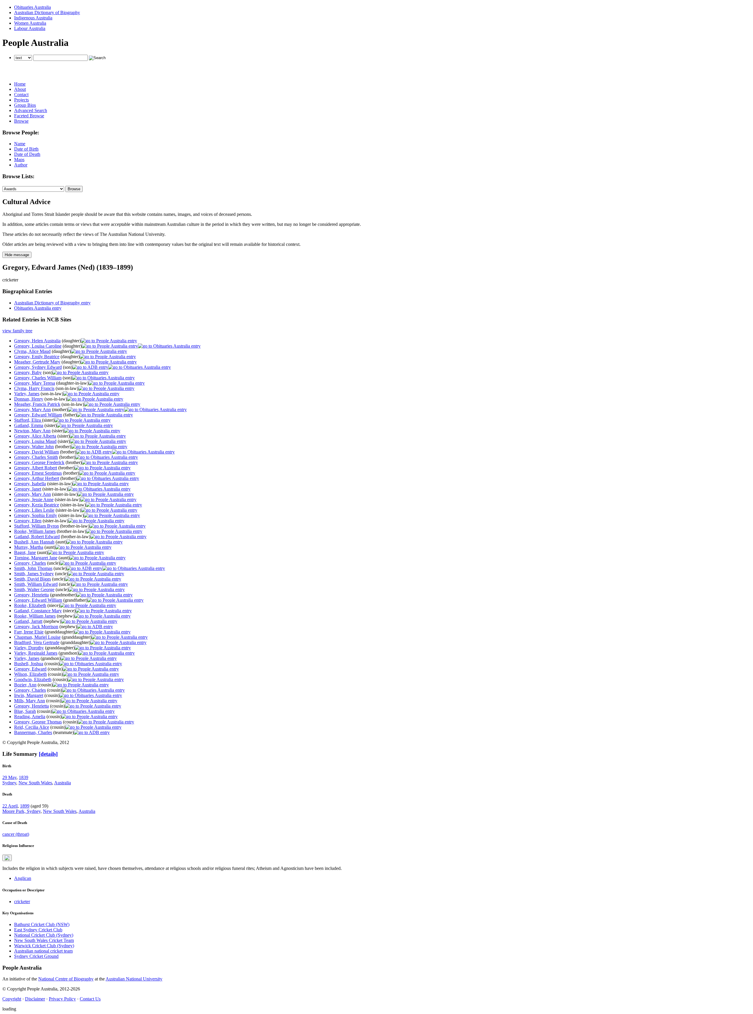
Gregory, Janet (27, 488)
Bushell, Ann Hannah (34, 541)
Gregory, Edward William (38, 414)
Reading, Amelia (29, 716)
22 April (10, 805)
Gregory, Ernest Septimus (38, 473)
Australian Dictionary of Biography (47, 12)
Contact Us (90, 998)
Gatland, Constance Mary (38, 610)
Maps (19, 159)
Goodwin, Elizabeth (32, 679)
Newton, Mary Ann (32, 430)
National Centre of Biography (66, 978)
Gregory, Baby (28, 372)
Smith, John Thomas (33, 568)
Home (20, 83)
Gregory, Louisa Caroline (37, 345)
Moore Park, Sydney (21, 811)
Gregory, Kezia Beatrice (36, 504)
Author (20, 164)
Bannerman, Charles (33, 732)
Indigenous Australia (33, 17)
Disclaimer (35, 998)
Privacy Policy (62, 998)
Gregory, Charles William (37, 377)
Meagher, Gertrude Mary (37, 361)
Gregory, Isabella (30, 483)
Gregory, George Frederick (39, 462)
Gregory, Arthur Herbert (36, 478)
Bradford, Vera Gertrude (36, 642)
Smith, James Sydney (34, 573)
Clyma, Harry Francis (34, 388)
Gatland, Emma (28, 425)
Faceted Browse (29, 115)
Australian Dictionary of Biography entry (52, 302)
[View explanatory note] (7, 858)
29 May (9, 777)
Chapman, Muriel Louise (37, 637)
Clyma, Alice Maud (32, 351)
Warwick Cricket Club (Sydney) (44, 945)
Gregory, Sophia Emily (35, 515)
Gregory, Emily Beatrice (36, 356)
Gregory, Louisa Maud (35, 441)
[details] (48, 754)
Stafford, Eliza (28, 420)
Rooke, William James (35, 531)
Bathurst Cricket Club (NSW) (41, 924)
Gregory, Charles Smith (36, 457)
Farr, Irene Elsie (29, 631)
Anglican (22, 878)
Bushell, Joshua (28, 663)
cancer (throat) (15, 834)
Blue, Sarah (25, 711)
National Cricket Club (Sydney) (43, 935)
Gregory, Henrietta (31, 594)
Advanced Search (30, 110)
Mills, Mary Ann (29, 700)
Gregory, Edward (30, 668)
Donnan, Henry (28, 398)
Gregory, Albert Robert (35, 467)
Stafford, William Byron (36, 525)
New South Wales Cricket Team (44, 940)
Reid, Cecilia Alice (31, 727)
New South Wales (35, 782)
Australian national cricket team (43, 950)
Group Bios (25, 105)
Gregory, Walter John (34, 446)
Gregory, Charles (30, 563)
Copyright (11, 998)
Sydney (9, 782)
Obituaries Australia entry (37, 308)
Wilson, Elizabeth (30, 674)
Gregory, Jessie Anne (34, 499)
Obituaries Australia (32, 7)
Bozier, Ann (25, 684)
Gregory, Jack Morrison (36, 626)
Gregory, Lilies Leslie (34, 510)
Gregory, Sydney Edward (38, 367)
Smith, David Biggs (32, 578)
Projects (21, 99)
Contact (21, 94)
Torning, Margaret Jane (35, 557)
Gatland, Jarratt (28, 621)
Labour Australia (29, 28)
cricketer (22, 901)
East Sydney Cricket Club (38, 929)
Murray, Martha (28, 547)
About (20, 89)
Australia (62, 782)
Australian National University (134, 978)
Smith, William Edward (36, 584)
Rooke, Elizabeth (30, 605)
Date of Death (27, 154)
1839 (23, 777)
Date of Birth (26, 148)
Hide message (17, 255)
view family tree (17, 330)
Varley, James (26, 393)
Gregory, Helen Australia (37, 340)
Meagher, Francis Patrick (37, 404)
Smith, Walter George (34, 589)
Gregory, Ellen (27, 520)
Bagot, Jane (25, 552)
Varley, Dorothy (29, 647)
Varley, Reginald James (35, 653)
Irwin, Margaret (28, 695)
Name (19, 143)
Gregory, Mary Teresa (34, 383)
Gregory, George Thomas (38, 721)
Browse (21, 121)
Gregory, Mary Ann (32, 409)
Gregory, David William (36, 451)
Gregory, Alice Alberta (35, 435)
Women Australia (30, 23)
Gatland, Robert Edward (37, 536)
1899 (24, 805)
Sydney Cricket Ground (36, 956)
